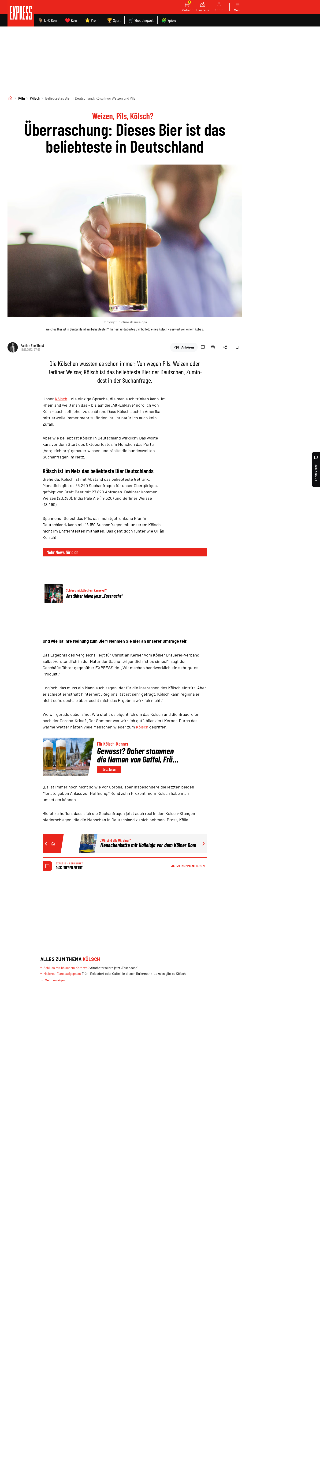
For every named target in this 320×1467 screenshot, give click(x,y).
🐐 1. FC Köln (47, 20)
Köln (21, 98)
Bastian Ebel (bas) (32, 345)
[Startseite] (10, 98)
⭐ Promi (92, 20)
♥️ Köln (71, 20)
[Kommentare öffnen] (203, 347)
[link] (20, 13)
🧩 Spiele (168, 20)
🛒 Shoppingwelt (141, 20)
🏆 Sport (114, 20)
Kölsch (35, 98)
